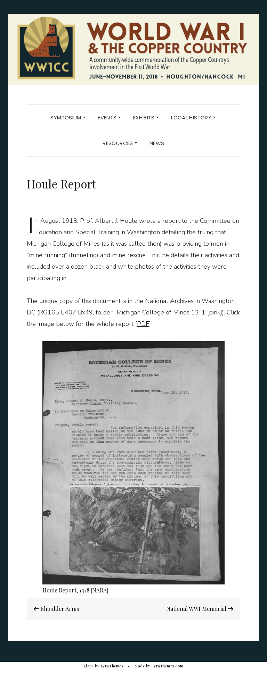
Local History (192, 117)
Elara (89, 665)
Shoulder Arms (59, 608)
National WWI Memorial (197, 608)
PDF (143, 324)
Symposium (66, 117)
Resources (119, 143)
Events (108, 117)
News (156, 143)
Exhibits (144, 117)
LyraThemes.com (167, 665)
